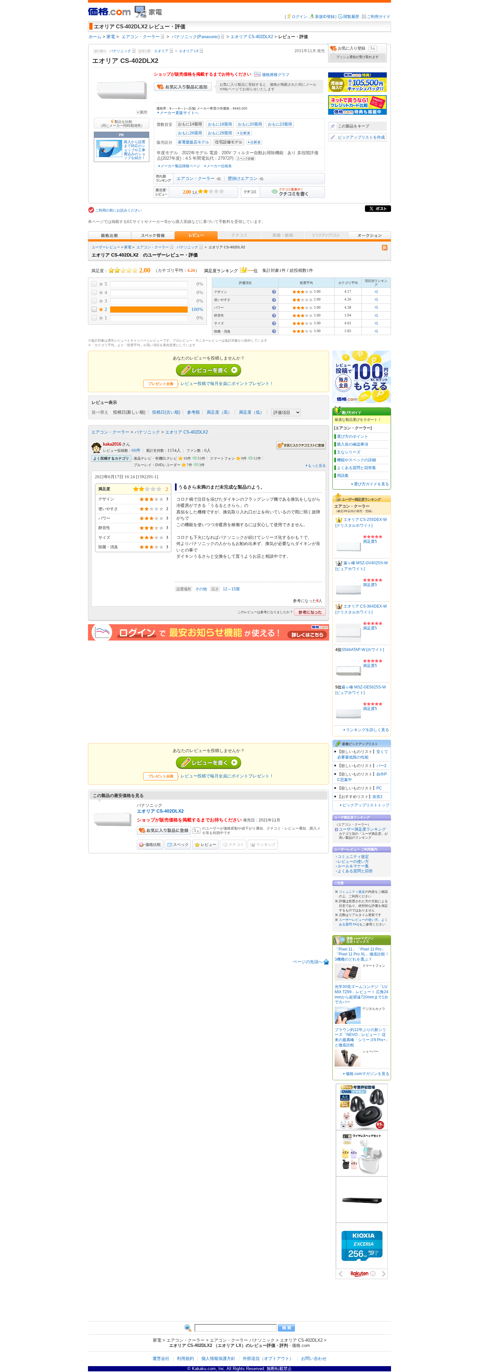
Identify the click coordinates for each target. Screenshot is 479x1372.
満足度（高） (219, 412)
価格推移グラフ (275, 74)
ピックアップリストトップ (365, 805)
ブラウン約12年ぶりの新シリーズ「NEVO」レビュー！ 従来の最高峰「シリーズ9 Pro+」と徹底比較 (362, 1037)
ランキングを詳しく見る (367, 730)
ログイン (299, 16)
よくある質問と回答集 (356, 467)
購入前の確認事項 (352, 444)
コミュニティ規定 (353, 856)
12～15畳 (231, 589)
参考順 (193, 412)
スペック (181, 844)
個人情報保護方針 (218, 1358)
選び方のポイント (352, 436)
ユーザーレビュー (106, 247)
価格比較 (153, 844)
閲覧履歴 (351, 16)
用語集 (343, 475)
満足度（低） (251, 412)
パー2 (381, 765)
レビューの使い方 (353, 861)
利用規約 (185, 1358)
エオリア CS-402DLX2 (186, 432)
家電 (127, 247)
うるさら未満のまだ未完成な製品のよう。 (221, 487)
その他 (201, 589)
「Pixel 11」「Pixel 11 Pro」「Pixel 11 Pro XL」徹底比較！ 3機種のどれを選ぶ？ (362, 954)
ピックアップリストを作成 (361, 137)
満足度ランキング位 (231, 270)
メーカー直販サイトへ (179, 113)
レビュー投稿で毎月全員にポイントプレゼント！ (227, 383)
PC (379, 788)
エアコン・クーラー (196, 178)
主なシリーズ (348, 452)
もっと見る (317, 465)
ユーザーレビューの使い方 (358, 920)
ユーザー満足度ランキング (362, 829)
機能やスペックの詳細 (356, 460)
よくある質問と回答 (355, 871)
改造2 (377, 796)
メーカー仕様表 (219, 166)
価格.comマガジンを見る (367, 1073)
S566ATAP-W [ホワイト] (362, 649)
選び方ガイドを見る (371, 484)
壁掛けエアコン (242, 178)
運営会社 (160, 1358)
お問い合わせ (314, 1358)
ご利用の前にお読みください (118, 210)
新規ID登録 (325, 16)
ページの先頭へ (308, 961)
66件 (136, 450)
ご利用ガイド (378, 16)
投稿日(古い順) (166, 412)
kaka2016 (112, 444)
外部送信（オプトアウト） (268, 1358)
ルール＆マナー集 (353, 866)
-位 (376, 291)
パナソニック (187, 247)
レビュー (208, 844)
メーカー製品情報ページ (180, 166)
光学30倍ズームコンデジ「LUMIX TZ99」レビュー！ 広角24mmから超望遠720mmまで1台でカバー (361, 994)
